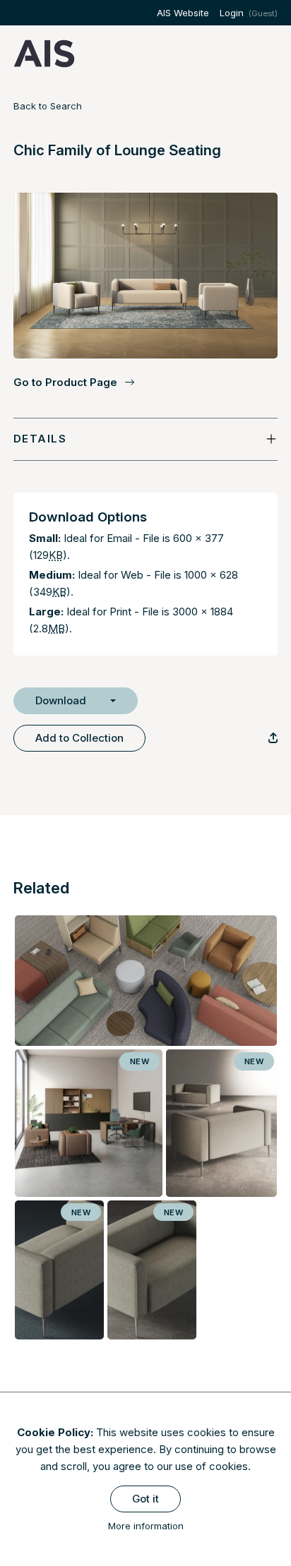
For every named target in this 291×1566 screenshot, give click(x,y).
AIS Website (183, 12)
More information (146, 1525)
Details (40, 438)
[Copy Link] (273, 738)
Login (232, 12)
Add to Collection (79, 738)
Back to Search (47, 106)
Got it (145, 1498)
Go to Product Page (65, 382)
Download (60, 700)
